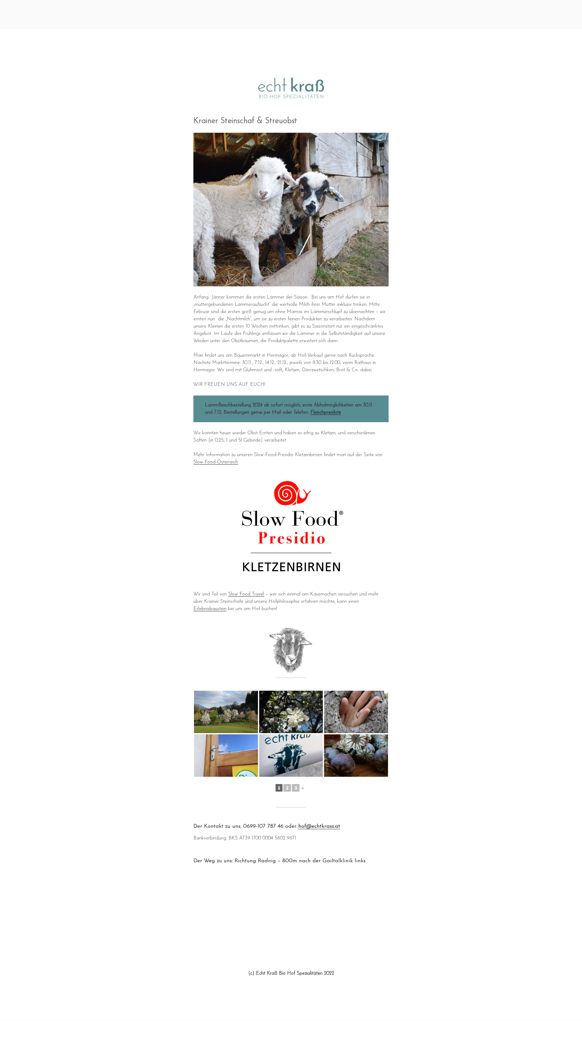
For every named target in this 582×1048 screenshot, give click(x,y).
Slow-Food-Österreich (215, 462)
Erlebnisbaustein (209, 608)
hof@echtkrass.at (319, 826)
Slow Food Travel (246, 594)
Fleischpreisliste (325, 412)
